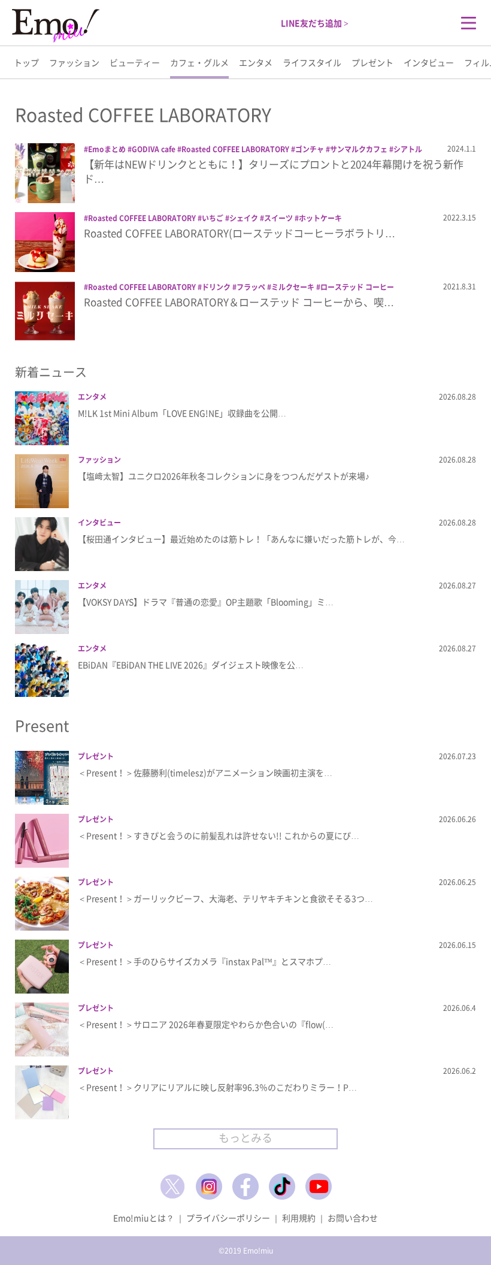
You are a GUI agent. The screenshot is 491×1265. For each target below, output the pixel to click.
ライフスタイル (312, 62)
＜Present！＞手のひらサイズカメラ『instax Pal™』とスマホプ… (204, 961)
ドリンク (216, 287)
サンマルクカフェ (358, 149)
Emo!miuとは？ (143, 1218)
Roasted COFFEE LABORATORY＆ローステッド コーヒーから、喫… (239, 301)
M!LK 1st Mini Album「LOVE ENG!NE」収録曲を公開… (182, 413)
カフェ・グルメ (199, 62)
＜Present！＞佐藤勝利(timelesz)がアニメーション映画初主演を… (205, 772)
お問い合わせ (353, 1218)
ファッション (74, 62)
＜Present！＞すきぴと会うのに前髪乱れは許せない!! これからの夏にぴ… (218, 835)
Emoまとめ (107, 149)
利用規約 (299, 1218)
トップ (26, 62)
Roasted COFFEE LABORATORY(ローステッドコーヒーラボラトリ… (239, 232)
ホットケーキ (320, 218)
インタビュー (429, 62)
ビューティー (135, 62)
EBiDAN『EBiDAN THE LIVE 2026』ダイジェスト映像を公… (191, 665)
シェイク (243, 218)
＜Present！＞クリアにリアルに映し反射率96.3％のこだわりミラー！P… (217, 1087)
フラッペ (251, 287)
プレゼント (372, 62)
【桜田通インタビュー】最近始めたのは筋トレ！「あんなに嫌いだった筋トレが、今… (241, 539)
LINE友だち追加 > (314, 23)
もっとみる (245, 1138)
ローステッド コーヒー (357, 287)
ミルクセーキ (292, 287)
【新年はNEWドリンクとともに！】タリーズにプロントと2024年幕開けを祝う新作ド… (273, 171)
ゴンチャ (309, 149)
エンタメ (255, 62)
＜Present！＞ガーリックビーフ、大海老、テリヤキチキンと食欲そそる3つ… (225, 898)
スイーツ (278, 218)
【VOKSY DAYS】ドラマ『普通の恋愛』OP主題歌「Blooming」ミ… (206, 602)
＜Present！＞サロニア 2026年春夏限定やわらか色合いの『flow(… (206, 1024)
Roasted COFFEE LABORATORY (235, 149)
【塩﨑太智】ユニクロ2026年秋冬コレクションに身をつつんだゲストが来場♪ (223, 476)
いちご (212, 218)
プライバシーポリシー (228, 1218)
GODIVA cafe (153, 149)
